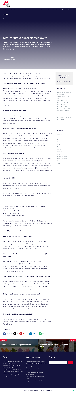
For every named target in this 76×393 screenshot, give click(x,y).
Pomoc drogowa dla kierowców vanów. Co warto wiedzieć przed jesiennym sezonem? (35, 367)
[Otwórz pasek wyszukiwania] (3, 19)
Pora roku (59, 151)
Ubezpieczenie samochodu (31, 10)
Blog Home (5, 10)
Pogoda (59, 149)
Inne (58, 142)
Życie (58, 163)
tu (39, 309)
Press (58, 154)
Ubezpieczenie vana (45, 10)
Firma (58, 139)
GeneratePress (48, 390)
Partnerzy (5, 14)
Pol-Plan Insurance (18, 276)
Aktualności (60, 134)
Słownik (70, 10)
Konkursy (59, 144)
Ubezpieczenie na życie (59, 10)
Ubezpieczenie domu (16, 10)
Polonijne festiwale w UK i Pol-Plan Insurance (53, 345)
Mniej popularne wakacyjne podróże (16, 344)
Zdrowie (59, 161)
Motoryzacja (60, 146)
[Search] (70, 363)
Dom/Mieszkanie (61, 137)
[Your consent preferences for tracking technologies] (73, 390)
